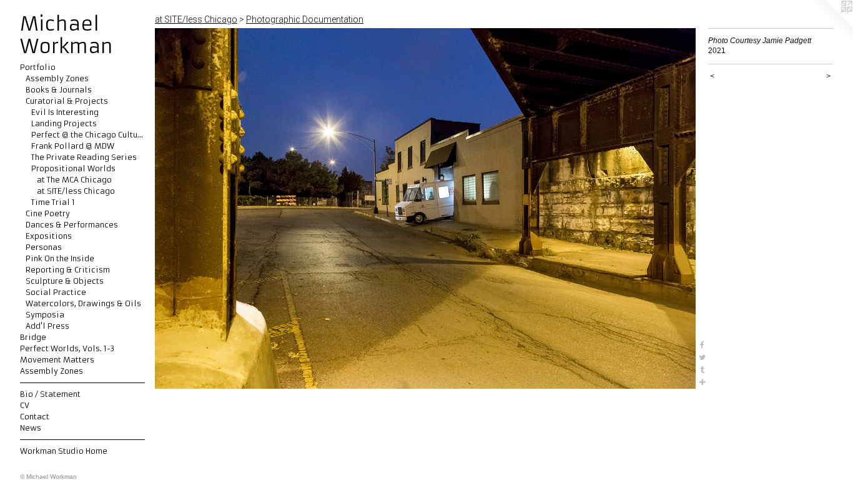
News (30, 427)
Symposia (45, 314)
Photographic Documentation (304, 19)
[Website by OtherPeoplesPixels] (828, 25)
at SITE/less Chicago (76, 191)
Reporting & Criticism (68, 269)
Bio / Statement (50, 394)
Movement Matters (57, 359)
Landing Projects (64, 123)
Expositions (49, 236)
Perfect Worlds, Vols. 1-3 (67, 348)
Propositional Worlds (73, 168)
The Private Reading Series (84, 157)
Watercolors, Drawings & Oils (83, 303)
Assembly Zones (57, 78)
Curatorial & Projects (67, 101)
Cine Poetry (48, 213)
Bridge (33, 337)
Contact (34, 416)
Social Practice (56, 292)
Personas (44, 247)
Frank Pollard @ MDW (72, 146)
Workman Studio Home (63, 451)
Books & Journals (59, 89)
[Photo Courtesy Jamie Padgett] (425, 208)
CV (24, 405)
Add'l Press (47, 326)
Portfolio (38, 67)
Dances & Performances (72, 224)
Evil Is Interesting (65, 112)
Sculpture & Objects (65, 281)
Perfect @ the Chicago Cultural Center (88, 134)
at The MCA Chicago (74, 179)
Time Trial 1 (53, 202)
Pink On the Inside (60, 258)
